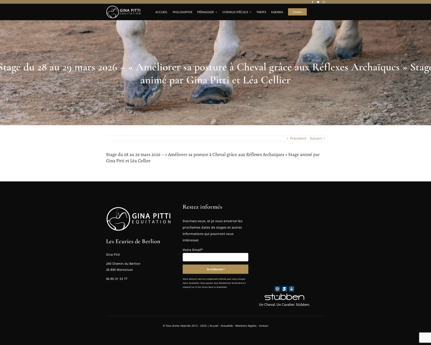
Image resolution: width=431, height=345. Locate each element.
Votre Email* (193, 250)
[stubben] (284, 287)
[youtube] (318, 2)
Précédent (298, 138)
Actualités (227, 325)
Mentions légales (245, 325)
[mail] (324, 2)
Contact (263, 325)
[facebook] (312, 2)
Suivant (316, 138)
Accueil (214, 325)
